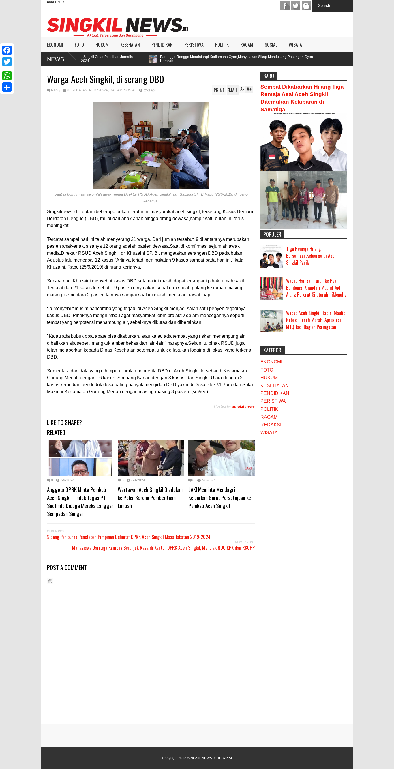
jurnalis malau (285, 5)
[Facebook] (7, 50)
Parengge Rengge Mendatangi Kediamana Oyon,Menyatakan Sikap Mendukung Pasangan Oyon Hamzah (197, 59)
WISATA (295, 44)
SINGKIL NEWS (199, 758)
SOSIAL (271, 44)
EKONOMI (55, 44)
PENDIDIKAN (162, 44)
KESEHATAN (130, 44)
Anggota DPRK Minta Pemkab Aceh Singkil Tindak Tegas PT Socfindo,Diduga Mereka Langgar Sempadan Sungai (80, 501)
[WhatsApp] (7, 75)
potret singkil (306, 5)
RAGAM (246, 44)
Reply (55, 90)
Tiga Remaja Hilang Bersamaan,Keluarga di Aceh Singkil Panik (311, 255)
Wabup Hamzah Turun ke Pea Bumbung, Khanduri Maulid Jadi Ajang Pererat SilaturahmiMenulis (316, 287)
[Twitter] (7, 61)
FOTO (79, 44)
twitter (295, 5)
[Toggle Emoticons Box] (50, 581)
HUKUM (102, 44)
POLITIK (222, 44)
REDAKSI (270, 424)
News (55, 59)
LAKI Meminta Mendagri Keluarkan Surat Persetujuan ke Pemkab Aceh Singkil (219, 497)
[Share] (7, 87)
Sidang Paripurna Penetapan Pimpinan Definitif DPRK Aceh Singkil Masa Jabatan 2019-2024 (129, 536)
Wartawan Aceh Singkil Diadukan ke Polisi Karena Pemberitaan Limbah (150, 497)
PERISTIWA (194, 44)
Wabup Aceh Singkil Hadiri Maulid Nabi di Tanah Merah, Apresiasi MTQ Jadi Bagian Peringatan (316, 320)
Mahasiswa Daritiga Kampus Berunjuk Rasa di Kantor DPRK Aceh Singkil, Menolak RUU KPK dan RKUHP (163, 547)
